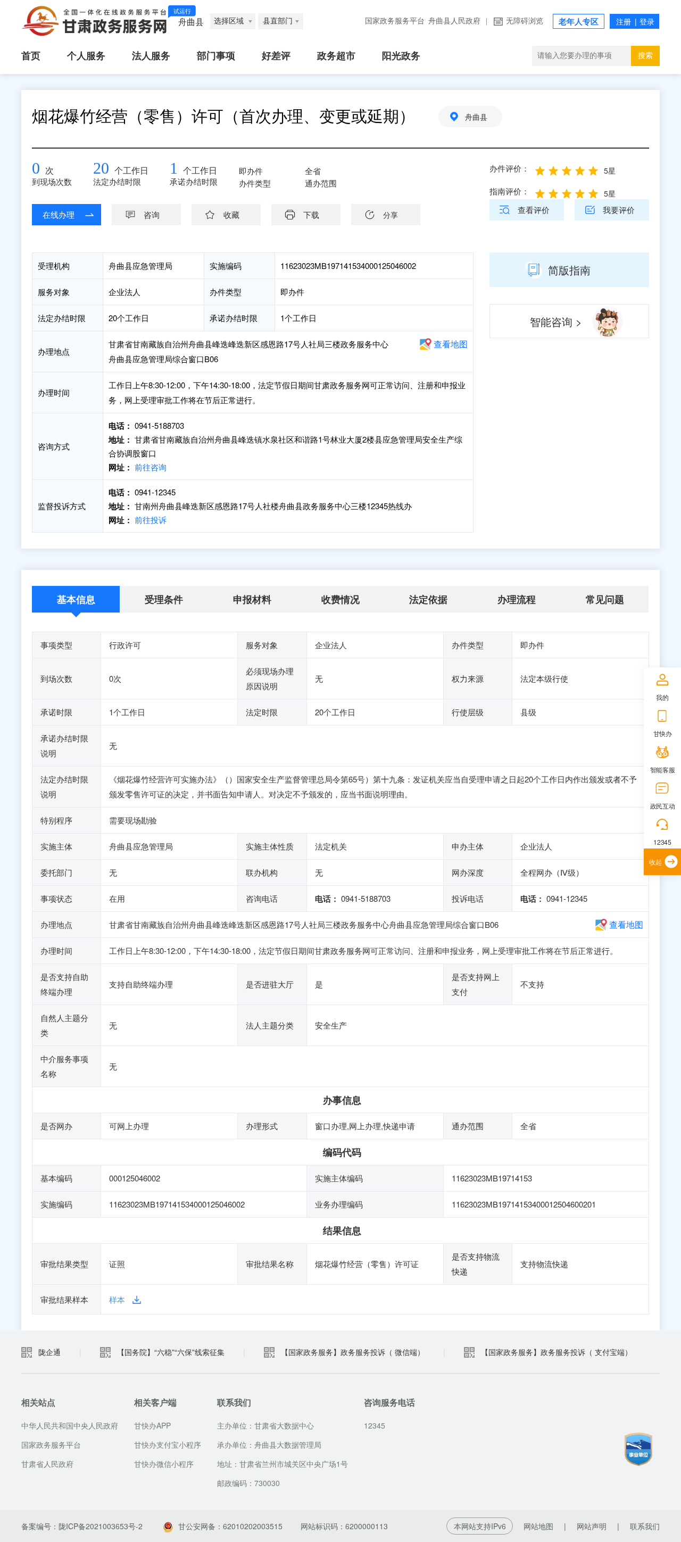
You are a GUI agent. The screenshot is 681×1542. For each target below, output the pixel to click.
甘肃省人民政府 (47, 1463)
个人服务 (86, 56)
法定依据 (428, 599)
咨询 (152, 214)
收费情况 (340, 599)
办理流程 (516, 599)
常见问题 (605, 599)
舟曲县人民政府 (454, 21)
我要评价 (619, 209)
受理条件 (164, 599)
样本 (117, 1299)
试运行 (182, 11)
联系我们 (645, 1526)
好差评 (276, 56)
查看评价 (534, 209)
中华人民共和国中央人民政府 (69, 1425)
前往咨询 (149, 466)
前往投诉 (149, 519)
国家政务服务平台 (395, 21)
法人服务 (151, 56)
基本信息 (76, 599)
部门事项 (216, 56)
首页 (30, 56)
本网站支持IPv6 (480, 1526)
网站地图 (538, 1526)
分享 (390, 214)
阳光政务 (401, 56)
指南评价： (509, 191)
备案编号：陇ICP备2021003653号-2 (82, 1526)
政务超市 (336, 56)
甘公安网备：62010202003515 (230, 1526)
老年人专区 (579, 22)
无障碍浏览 (524, 21)
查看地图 (451, 344)
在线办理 (58, 214)
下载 (311, 214)
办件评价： (509, 168)
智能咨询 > (556, 321)
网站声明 (592, 1526)
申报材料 (252, 599)
